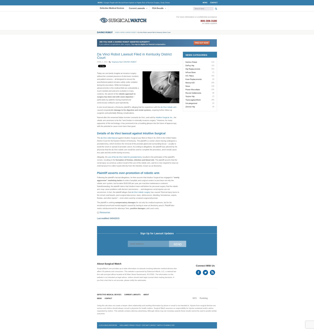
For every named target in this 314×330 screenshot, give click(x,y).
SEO (194, 298)
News (205, 3)
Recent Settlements (193, 93)
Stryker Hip (190, 96)
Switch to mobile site (166, 325)
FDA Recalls (158, 8)
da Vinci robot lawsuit (109, 138)
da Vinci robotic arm (169, 107)
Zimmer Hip (190, 107)
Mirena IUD (190, 83)
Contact (214, 3)
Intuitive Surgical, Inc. (164, 117)
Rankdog (204, 298)
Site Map (145, 325)
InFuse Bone (190, 72)
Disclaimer (124, 325)
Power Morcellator (192, 89)
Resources (104, 212)
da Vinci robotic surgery (140, 192)
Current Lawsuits (137, 8)
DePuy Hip (189, 65)
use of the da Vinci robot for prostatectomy (125, 157)
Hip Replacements (192, 69)
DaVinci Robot (131, 32)
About (146, 295)
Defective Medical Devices (112, 8)
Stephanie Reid (117, 62)
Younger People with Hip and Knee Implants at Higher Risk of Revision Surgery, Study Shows (136, 3)
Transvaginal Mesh (193, 100)
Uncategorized (191, 103)
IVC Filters (189, 76)
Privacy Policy (135, 325)
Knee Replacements (193, 79)
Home (117, 32)
